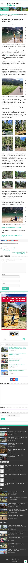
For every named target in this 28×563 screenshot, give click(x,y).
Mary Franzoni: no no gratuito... (11, 478)
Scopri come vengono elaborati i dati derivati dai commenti (12, 293)
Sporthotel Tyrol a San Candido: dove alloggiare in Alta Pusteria (17, 438)
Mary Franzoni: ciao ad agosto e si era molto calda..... (15, 474)
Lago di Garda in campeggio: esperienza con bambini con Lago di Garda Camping (17, 527)
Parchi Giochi (7, 14)
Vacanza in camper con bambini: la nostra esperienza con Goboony (16, 532)
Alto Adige (5, 243)
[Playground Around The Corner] (14, 4)
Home (2, 14)
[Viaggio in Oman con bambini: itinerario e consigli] (3, 517)
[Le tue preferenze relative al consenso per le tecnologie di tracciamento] (25, 561)
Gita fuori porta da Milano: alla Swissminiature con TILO (15, 538)
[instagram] (16, 379)
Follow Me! (14, 407)
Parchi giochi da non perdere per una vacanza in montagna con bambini (17, 510)
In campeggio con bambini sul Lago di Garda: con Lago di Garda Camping (9, 248)
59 (15, 494)
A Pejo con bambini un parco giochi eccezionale (18, 252)
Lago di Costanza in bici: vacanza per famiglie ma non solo (17, 550)
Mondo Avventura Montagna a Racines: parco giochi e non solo (16, 544)
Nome (3, 274)
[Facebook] (11, 379)
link (7, 55)
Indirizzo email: (4, 415)
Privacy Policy (14, 561)
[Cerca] (24, 339)
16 (16, 512)
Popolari (8, 344)
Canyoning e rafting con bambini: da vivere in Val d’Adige (17, 432)
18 (16, 499)
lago (10, 243)
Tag (12, 344)
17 (17, 506)
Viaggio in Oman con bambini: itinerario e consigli (15, 516)
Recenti (2, 344)
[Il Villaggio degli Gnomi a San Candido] (3, 499)
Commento (4, 261)
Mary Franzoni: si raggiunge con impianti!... (13, 469)
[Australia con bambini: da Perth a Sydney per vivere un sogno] (3, 505)
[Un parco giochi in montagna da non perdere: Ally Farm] (3, 493)
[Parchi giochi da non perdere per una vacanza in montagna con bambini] (3, 511)
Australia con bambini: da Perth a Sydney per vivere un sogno (16, 504)
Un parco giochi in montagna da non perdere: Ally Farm (17, 492)
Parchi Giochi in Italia (15, 14)
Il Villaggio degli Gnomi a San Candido (17, 497)
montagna (15, 243)
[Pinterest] (14, 379)
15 (16, 518)
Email (3, 279)
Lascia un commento (17, 24)
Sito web (3, 283)
